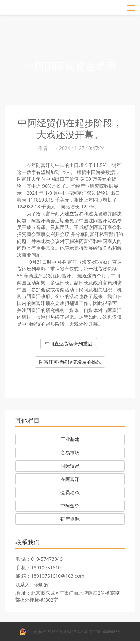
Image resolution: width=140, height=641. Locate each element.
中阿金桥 (70, 505)
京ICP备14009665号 (105, 631)
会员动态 (70, 492)
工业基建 (70, 439)
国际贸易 (70, 466)
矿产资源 (70, 519)
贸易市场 (70, 452)
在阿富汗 (70, 479)
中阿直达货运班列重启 (68, 343)
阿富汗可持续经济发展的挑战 (70, 362)
